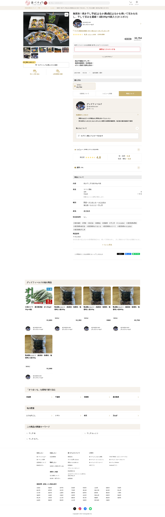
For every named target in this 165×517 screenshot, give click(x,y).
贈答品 (98, 223)
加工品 (86, 205)
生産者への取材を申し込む (57, 466)
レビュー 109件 (92, 34)
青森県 (50, 487)
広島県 (50, 497)
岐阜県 (84, 492)
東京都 (84, 490)
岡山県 (38, 497)
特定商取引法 (71, 471)
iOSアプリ (92, 465)
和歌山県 (96, 495)
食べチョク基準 (41, 459)
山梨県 (61, 492)
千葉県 (73, 490)
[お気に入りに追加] (66, 15)
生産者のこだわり (82, 115)
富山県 (119, 490)
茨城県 (119, 487)
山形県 (96, 487)
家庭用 (106, 223)
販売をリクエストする (107, 49)
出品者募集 (53, 456)
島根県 (119, 495)
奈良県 (84, 495)
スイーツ (93, 205)
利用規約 (70, 465)
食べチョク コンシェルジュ (96, 459)
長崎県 (50, 500)
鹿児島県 (87, 211)
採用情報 (70, 478)
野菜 (85, 202)
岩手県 (61, 487)
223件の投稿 (101, 34)
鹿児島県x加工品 (80, 226)
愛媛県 (96, 497)
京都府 (50, 495)
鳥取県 (108, 495)
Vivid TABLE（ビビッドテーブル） (118, 456)
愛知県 (108, 492)
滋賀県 (38, 495)
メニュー (137, 4)
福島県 (108, 487)
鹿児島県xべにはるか (125, 226)
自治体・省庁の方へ (55, 478)
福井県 (50, 492)
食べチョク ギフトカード (96, 462)
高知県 (108, 497)
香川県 (84, 497)
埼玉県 (61, 490)
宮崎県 (84, 500)
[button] (107, 155)
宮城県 (73, 487)
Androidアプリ (113, 465)
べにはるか (102, 202)
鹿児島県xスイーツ (110, 226)
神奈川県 (96, 490)
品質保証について (41, 462)
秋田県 (84, 487)
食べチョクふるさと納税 (95, 456)
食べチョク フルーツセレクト (117, 459)
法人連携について (54, 475)
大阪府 (61, 495)
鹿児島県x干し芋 (80, 229)
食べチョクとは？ (41, 456)
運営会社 (70, 456)
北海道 (38, 487)
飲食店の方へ (40, 465)
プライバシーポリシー (74, 468)
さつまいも (92, 202)
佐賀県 (38, 500)
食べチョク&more (114, 462)
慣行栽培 (77, 223)
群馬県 (50, 490)
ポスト (120, 253)
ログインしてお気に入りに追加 (47, 65)
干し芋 (100, 205)
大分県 (73, 500)
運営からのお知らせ (73, 462)
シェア (128, 253)
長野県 (73, 492)
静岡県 (96, 492)
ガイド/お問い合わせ (73, 459)
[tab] (107, 93)
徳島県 (73, 497)
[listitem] (39, 397)
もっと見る (108, 245)
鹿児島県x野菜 (132, 223)
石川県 (38, 492)
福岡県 (119, 497)
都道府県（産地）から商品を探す (47, 484)
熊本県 (61, 500)
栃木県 (38, 490)
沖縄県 (108, 500)
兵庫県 (73, 495)
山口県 (61, 497)
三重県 (119, 492)
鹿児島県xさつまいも (94, 226)
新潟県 (108, 490)
